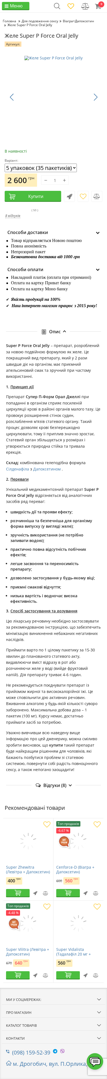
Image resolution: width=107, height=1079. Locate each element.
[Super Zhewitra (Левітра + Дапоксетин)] (28, 841)
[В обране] (83, 196)
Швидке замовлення (69, 196)
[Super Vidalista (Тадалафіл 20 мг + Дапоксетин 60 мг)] (78, 924)
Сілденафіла (17, 469)
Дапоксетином (47, 469)
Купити (35, 196)
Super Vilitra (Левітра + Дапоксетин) (27, 952)
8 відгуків (12, 216)
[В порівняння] (96, 196)
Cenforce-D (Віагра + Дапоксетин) (75, 869)
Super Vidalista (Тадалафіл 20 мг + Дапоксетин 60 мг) (73, 954)
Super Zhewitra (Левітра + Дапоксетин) (28, 869)
